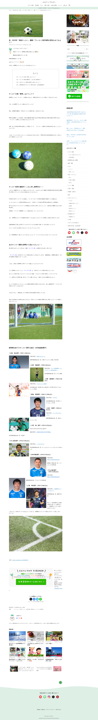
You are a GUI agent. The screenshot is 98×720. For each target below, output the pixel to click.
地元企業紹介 (71, 157)
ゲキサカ (55, 397)
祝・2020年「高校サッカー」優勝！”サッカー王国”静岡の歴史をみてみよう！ (37, 10)
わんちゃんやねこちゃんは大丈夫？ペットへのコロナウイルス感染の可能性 (44, 669)
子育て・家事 (71, 188)
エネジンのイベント (72, 198)
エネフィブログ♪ (49, 2)
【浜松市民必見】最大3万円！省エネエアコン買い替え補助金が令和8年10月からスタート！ (76, 113)
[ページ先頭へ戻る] (60, 682)
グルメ (41, 5)
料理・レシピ (71, 171)
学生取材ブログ (71, 213)
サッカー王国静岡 (39, 609)
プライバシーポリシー (50, 709)
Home (10, 10)
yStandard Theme (42, 718)
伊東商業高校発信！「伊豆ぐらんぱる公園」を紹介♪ (54, 660)
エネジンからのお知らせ (73, 222)
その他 (69, 219)
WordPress (57, 718)
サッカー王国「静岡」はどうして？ (28, 77)
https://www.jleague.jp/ (53, 459)
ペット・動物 (71, 185)
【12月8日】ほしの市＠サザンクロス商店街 (35, 644)
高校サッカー (23, 609)
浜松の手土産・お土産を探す (74, 225)
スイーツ (71, 169)
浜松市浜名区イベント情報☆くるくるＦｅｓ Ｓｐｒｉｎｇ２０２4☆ (17, 660)
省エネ (70, 182)
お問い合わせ (58, 709)
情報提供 (39, 709)
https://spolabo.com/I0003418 (20, 560)
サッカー (17, 609)
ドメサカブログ (40, 444)
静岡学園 (28, 609)
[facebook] (17, 618)
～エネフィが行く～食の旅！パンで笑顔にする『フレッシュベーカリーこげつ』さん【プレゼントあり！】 (26, 669)
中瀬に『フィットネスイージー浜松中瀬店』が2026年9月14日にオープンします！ (76, 142)
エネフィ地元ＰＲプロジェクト (75, 154)
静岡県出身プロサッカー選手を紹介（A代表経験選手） (32, 84)
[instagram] (19, 618)
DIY (70, 177)
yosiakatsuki (48, 718)
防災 (69, 194)
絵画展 (70, 205)
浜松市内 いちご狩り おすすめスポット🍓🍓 (35, 660)
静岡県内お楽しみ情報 (17, 10)
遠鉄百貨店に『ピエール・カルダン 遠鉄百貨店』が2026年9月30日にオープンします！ (77, 122)
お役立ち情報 (54, 5)
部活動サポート (72, 216)
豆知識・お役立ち (72, 191)
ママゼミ (71, 200)
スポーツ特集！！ (49, 643)
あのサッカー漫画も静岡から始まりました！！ (30, 82)
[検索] (69, 5)
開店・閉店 (47, 5)
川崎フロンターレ (41, 356)
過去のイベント (72, 210)
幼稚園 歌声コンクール (73, 203)
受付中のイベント (72, 208)
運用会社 (43, 709)
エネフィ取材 (31, 5)
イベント (60, 5)
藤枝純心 (33, 609)
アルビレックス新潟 (41, 384)
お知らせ (65, 5)
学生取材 (37, 5)
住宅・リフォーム (72, 174)
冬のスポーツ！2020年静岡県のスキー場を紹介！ (17, 644)
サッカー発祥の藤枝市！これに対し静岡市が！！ (31, 79)
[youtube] (21, 618)
